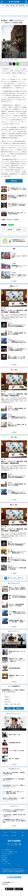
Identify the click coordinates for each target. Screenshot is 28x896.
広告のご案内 (4, 857)
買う (17, 5)
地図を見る (14, 181)
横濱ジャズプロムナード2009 (10, 219)
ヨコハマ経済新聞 (14, 2)
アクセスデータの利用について (8, 853)
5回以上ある (7, 701)
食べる (7, 5)
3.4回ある (6, 699)
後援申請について (5, 859)
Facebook (8, 844)
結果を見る (19, 708)
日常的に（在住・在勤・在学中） (13, 704)
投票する (9, 708)
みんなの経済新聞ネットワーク (14, 877)
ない (5, 694)
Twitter (12, 844)
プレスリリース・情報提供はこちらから (10, 851)
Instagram (15, 844)
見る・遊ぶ (12, 5)
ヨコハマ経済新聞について (7, 849)
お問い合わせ (4, 855)
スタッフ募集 (4, 861)
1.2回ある (6, 696)
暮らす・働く (21, 5)
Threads (19, 844)
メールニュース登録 (6, 863)
